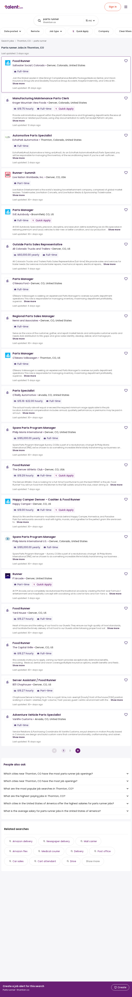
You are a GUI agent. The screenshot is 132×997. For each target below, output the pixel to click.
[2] (77, 750)
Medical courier (51, 851)
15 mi (89, 20)
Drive (73, 861)
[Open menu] (126, 7)
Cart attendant (47, 861)
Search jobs (7, 41)
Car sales (18, 861)
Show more (19, 83)
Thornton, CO (24, 41)
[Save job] (126, 60)
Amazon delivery (22, 841)
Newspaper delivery (58, 841)
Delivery (79, 851)
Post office (104, 851)
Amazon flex (20, 851)
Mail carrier (90, 841)
